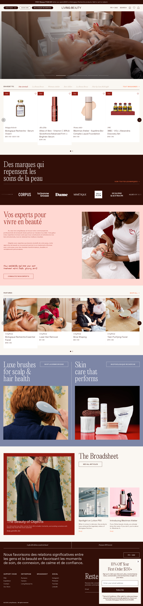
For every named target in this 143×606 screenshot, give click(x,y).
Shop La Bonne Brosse (54, 364)
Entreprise (26, 574)
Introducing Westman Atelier (123, 520)
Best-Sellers (68, 87)
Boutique (9, 8)
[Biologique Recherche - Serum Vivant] (20, 117)
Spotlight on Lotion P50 (90, 520)
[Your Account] (130, 8)
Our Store (7, 587)
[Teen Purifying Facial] (123, 321)
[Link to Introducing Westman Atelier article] (124, 502)
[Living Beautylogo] (71, 8)
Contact (6, 584)
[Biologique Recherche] (134, 194)
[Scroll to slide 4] (71, 75)
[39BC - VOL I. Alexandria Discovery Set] (123, 117)
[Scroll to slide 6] (93, 75)
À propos (24, 578)
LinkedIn (55, 587)
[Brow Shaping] (89, 321)
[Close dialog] (138, 561)
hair (19, 531)
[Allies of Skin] (116, 194)
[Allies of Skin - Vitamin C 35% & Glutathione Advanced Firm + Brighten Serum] (55, 118)
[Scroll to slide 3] (61, 75)
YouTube (55, 584)
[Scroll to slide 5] (82, 75)
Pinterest (55, 581)
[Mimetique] (60, 194)
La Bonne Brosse (38, 87)
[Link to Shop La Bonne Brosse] (35, 413)
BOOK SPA (24, 8)
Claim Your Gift (16, 70)
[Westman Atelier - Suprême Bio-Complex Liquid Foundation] (89, 117)
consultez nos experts (18, 276)
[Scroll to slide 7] (103, 75)
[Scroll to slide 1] (39, 75)
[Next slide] (139, 120)
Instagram (55, 578)
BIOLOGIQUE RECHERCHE (42, 8)
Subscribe (120, 590)
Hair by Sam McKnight (100, 87)
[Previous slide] (3, 120)
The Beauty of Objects (25, 522)
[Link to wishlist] (134, 8)
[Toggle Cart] (138, 8)
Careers (23, 581)
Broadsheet (42, 574)
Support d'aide (10, 574)
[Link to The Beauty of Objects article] (39, 488)
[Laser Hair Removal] (55, 321)
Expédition (7, 581)
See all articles (90, 464)
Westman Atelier (54, 87)
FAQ (5, 578)
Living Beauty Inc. (27, 584)
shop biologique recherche (123, 364)
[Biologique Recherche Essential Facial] (20, 323)
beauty (9, 531)
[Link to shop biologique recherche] (107, 413)
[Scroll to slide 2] (50, 75)
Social (55, 574)
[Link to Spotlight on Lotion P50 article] (93, 502)
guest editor (14, 531)
